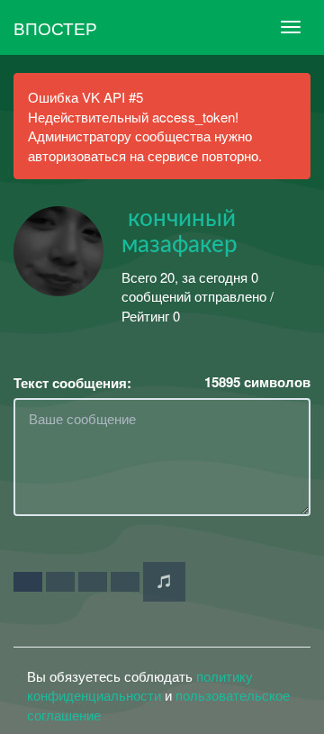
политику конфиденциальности (140, 685)
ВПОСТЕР (55, 27)
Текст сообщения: (72, 383)
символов (257, 382)
